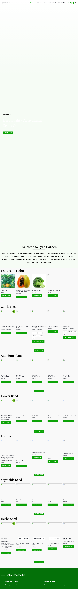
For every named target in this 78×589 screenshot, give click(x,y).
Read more (21, 550)
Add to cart (6, 295)
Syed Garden (6, 3)
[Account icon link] (75, 2)
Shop (44, 2)
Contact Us (61, 2)
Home (31, 2)
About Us (38, 2)
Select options (38, 341)
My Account (52, 2)
